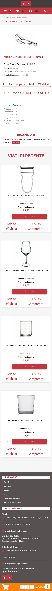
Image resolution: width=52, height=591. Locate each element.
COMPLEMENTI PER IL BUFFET (16, 18)
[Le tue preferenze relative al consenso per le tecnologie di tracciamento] (47, 586)
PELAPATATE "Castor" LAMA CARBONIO (26, 195)
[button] (26, 40)
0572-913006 (10, 524)
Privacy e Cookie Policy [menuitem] (12, 503)
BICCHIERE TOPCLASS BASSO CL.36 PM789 (26, 345)
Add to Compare (14, 84)
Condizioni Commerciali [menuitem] (13, 499)
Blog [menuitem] (5, 494)
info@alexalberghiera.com (16, 531)
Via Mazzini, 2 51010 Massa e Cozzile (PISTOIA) (26, 517)
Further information (13, 105)
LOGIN (16, 142)
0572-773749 (24, 524)
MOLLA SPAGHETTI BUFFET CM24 (18, 21)
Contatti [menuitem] (7, 490)
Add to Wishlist (38, 84)
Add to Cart (42, 586)
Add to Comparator (36, 226)
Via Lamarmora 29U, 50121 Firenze (20, 550)
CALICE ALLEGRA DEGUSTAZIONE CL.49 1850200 (26, 270)
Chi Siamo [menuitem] (7, 486)
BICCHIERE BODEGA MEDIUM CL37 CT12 (26, 420)
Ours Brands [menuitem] (8, 482)
